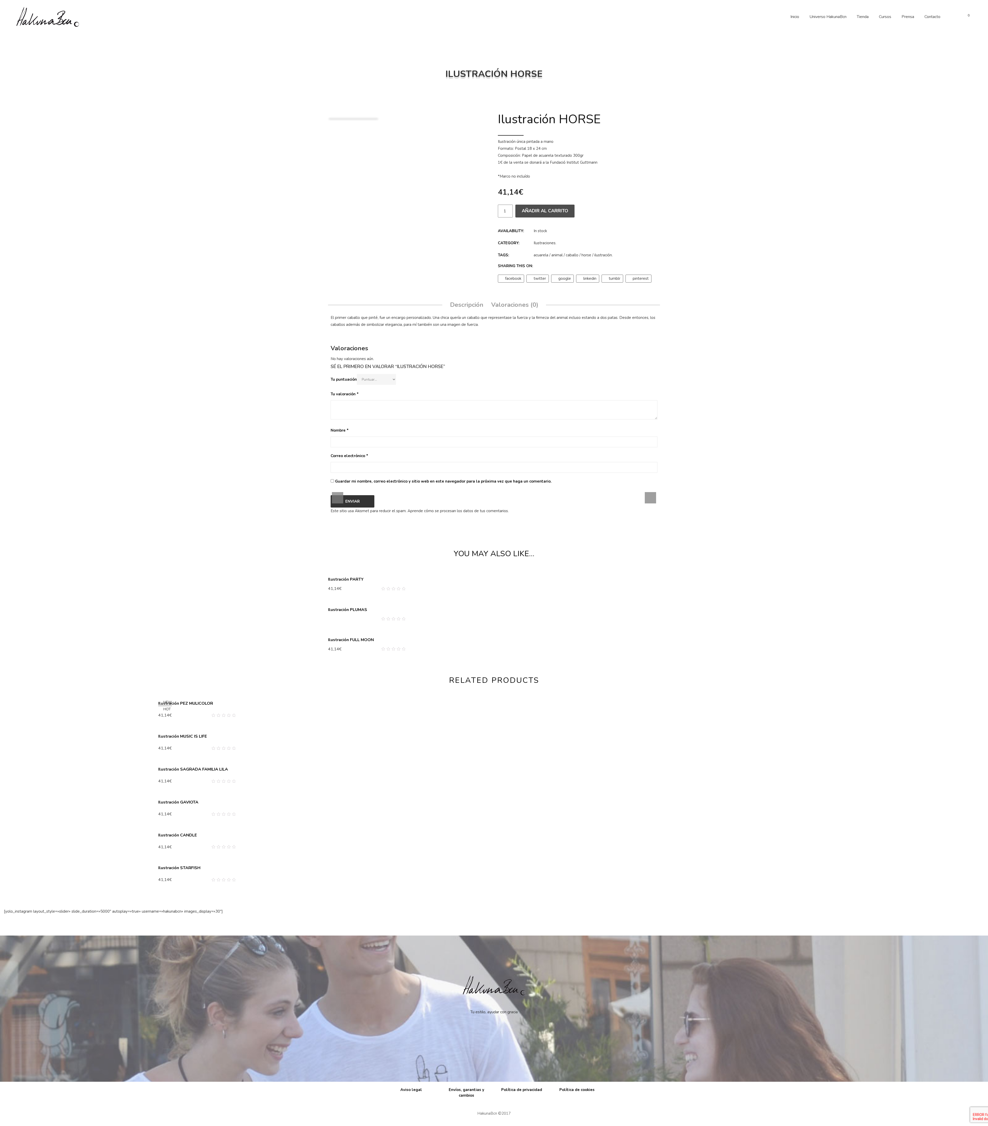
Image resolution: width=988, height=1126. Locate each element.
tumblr (614, 278)
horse (586, 255)
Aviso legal (411, 1089)
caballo (572, 255)
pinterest (641, 278)
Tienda (863, 17)
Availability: (511, 230)
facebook (513, 278)
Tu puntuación (344, 379)
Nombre (340, 430)
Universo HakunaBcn (827, 17)
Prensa (908, 17)
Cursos (885, 17)
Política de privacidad (521, 1089)
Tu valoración (345, 394)
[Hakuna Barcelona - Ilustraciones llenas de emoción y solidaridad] (47, 16)
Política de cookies (577, 1089)
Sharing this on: (515, 265)
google (564, 278)
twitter (540, 278)
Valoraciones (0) (514, 305)
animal (557, 255)
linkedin (589, 278)
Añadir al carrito (545, 211)
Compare (395, 588)
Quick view (403, 588)
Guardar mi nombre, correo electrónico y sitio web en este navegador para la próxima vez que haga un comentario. (443, 481)
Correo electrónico (349, 455)
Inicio (794, 17)
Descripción (466, 305)
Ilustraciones (544, 243)
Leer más (338, 618)
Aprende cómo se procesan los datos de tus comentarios (458, 510)
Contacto (932, 17)
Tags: (503, 255)
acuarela (541, 255)
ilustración (603, 255)
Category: (508, 243)
